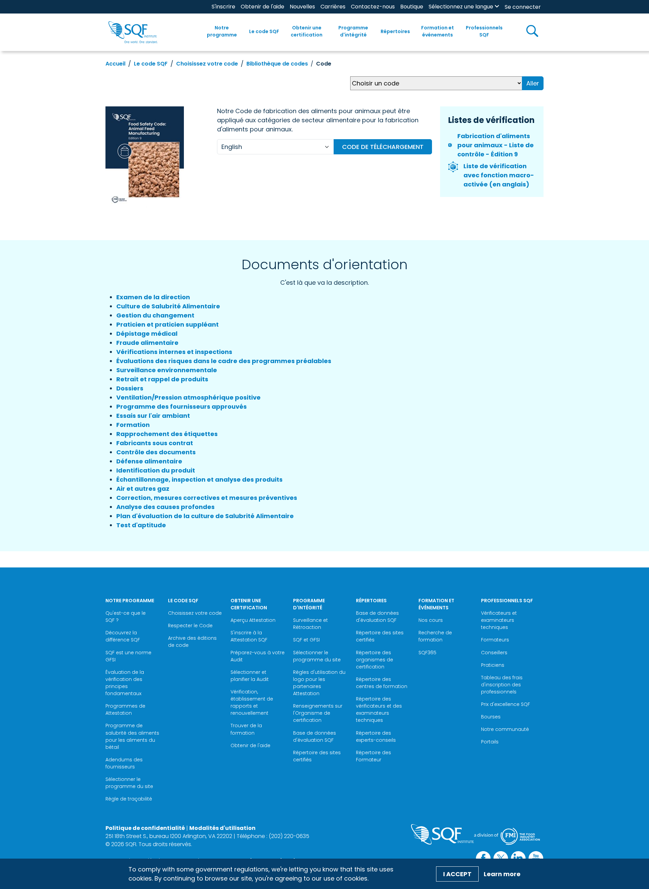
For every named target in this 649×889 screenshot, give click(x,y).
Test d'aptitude (141, 525)
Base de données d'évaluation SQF (314, 736)
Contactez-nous (373, 6)
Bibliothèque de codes (277, 64)
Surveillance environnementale (166, 370)
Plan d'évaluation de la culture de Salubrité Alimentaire (205, 516)
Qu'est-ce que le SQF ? (125, 617)
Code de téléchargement (383, 147)
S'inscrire (223, 6)
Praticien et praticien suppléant (167, 324)
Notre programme (222, 31)
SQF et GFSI (306, 639)
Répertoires (395, 31)
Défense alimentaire (149, 461)
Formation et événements (437, 31)
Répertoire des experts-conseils (376, 736)
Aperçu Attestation (253, 620)
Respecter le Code (190, 625)
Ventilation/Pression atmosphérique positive (188, 397)
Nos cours (430, 620)
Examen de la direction (153, 297)
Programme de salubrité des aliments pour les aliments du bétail (132, 736)
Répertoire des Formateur (373, 756)
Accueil (115, 64)
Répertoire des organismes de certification (374, 659)
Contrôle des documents (156, 452)
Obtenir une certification (306, 31)
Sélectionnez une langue (461, 6)
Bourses (491, 716)
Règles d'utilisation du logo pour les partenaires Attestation (319, 683)
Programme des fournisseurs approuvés (181, 406)
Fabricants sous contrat (154, 443)
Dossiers (129, 388)
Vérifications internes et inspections (174, 352)
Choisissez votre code (207, 64)
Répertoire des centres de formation (381, 683)
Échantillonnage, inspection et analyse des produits (199, 479)
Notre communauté (505, 729)
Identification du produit (155, 470)
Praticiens (492, 665)
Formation (133, 425)
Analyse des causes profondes (165, 507)
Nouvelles (302, 6)
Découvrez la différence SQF (122, 636)
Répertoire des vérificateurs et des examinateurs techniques (379, 709)
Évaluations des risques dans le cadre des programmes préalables (223, 361)
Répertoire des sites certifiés (317, 756)
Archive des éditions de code (192, 642)
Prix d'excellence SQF (505, 704)
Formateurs (495, 639)
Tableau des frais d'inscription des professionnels (502, 684)
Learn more (502, 874)
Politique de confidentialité (145, 828)
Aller (532, 83)
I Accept (457, 874)
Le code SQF (264, 31)
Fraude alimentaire (147, 342)
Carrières (332, 6)
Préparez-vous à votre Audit (258, 656)
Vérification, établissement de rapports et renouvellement (252, 702)
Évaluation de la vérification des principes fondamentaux (124, 683)
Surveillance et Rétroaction (310, 624)
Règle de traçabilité (128, 798)
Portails (490, 741)
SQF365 (427, 652)
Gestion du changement (155, 315)
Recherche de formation (435, 636)
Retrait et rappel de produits (162, 379)
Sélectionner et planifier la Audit (250, 676)
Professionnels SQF (484, 31)
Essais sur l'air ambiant (153, 415)
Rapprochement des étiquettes (167, 434)
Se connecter (523, 7)
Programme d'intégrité (353, 31)
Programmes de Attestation (125, 709)
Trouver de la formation (246, 729)
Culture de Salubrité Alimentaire (168, 306)
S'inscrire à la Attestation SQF (249, 636)
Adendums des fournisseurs (124, 763)
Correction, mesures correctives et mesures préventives (206, 497)
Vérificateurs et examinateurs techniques (499, 620)
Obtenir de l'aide (262, 6)
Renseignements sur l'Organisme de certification (317, 713)
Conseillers (494, 652)
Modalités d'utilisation (222, 828)
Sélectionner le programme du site (129, 783)
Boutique (411, 6)
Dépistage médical (146, 333)
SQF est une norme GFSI (128, 656)
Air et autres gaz (142, 488)
